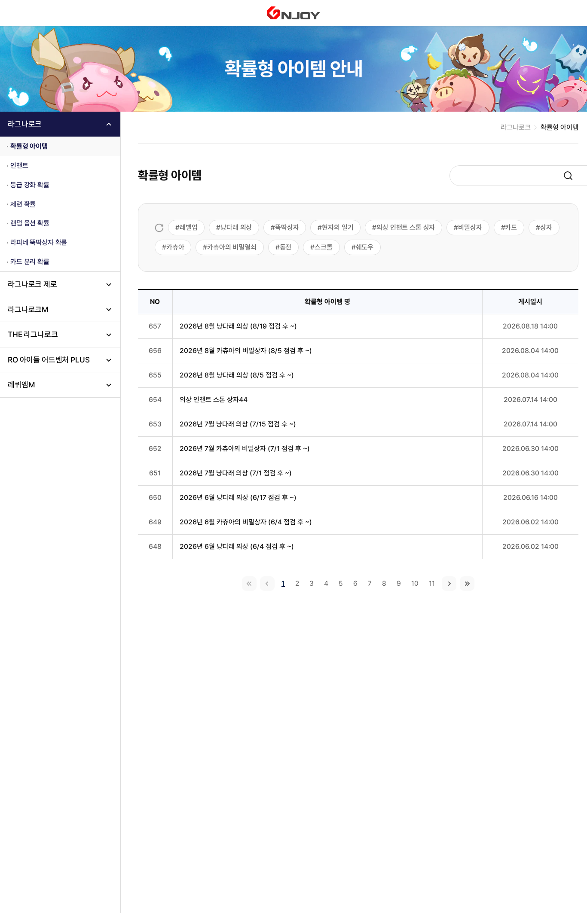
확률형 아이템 (29, 146)
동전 (286, 247)
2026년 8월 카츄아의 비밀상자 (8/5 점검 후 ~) (246, 351)
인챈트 (19, 165)
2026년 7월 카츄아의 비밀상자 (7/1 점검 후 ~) (245, 448)
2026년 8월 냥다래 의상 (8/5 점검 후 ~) (237, 375)
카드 (511, 227)
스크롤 (324, 247)
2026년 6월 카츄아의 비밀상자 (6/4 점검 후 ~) (246, 522)
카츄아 (175, 247)
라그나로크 (25, 123)
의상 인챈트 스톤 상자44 (214, 400)
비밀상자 (470, 227)
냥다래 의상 (236, 227)
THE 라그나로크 (33, 334)
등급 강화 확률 (29, 185)
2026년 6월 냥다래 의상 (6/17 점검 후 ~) (238, 497)
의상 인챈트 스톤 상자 (405, 227)
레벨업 (189, 227)
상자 (546, 227)
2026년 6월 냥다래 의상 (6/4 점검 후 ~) (237, 546)
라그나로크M (28, 309)
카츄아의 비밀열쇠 (232, 247)
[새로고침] (159, 227)
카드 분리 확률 (29, 262)
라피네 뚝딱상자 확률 (38, 242)
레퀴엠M (21, 384)
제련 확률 (23, 204)
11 (432, 583)
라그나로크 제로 (32, 284)
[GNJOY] (293, 13)
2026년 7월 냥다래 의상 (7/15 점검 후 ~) (238, 424)
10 (415, 583)
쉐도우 (365, 247)
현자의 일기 (337, 227)
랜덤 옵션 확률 (29, 223)
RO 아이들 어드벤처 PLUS (48, 359)
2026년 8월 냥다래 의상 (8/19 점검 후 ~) (238, 326)
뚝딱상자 (287, 227)
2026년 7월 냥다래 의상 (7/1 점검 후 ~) (236, 473)
